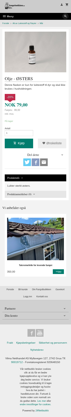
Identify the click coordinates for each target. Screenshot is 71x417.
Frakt (10, 342)
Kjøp (21, 143)
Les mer (42, 401)
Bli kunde (23, 289)
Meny (10, 16)
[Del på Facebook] (35, 162)
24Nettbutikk (42, 410)
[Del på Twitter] (27, 162)
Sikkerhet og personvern (53, 342)
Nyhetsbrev (37, 349)
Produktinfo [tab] (13, 178)
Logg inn (27, 296)
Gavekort (60, 289)
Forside (5, 23)
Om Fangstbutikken (41, 289)
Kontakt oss (42, 296)
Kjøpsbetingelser (26, 342)
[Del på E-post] (44, 162)
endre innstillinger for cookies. (35, 404)
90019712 (17, 362)
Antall (7, 128)
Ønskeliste (54, 143)
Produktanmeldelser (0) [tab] (19, 194)
